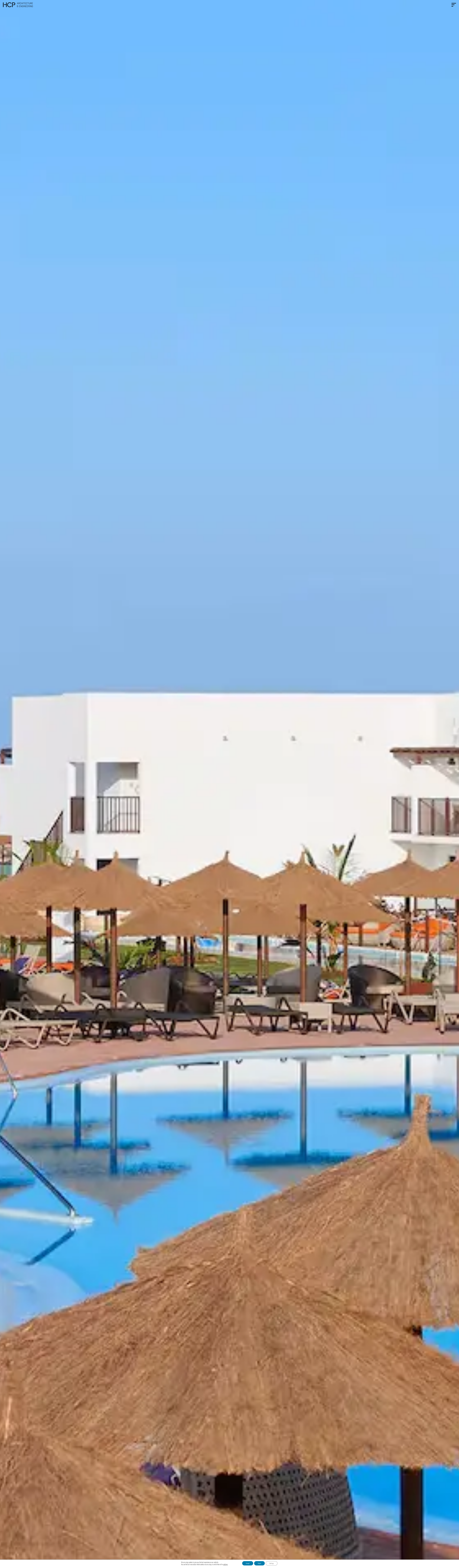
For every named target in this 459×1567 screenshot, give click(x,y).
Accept (248, 1563)
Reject (259, 1563)
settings (225, 1564)
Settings (271, 1563)
